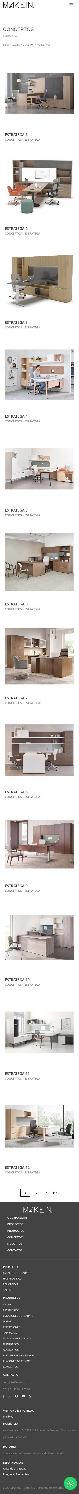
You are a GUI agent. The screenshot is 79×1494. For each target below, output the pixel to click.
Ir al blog (8, 1416)
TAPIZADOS (10, 1333)
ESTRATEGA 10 (17, 979)
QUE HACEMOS (17, 1217)
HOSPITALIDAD (12, 1278)
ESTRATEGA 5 (16, 510)
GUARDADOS (11, 1344)
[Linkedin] (10, 1396)
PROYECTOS (15, 1224)
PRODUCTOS (15, 1231)
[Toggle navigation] (71, 5)
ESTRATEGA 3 (16, 322)
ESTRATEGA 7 (16, 698)
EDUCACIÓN (10, 1284)
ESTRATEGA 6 (16, 604)
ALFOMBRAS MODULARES (18, 1355)
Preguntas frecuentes (16, 1474)
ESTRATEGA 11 (17, 1073)
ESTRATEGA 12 (17, 1167)
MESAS (7, 1321)
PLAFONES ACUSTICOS (16, 1361)
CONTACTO (14, 1250)
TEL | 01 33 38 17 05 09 (16, 1389)
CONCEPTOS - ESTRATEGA (22, 139)
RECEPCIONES (11, 1327)
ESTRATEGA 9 (16, 885)
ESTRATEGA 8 (16, 791)
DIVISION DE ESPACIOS (17, 1338)
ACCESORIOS (11, 1350)
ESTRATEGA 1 (16, 134)
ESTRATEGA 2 (16, 228)
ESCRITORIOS (11, 1310)
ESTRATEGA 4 (16, 416)
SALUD (7, 1290)
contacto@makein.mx (16, 1382)
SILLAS (7, 1304)
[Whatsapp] (30, 1396)
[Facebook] (4, 1396)
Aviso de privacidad (14, 1468)
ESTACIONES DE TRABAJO (18, 1316)
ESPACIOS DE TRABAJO (16, 1273)
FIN (55, 1192)
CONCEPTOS (15, 1237)
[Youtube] (23, 1396)
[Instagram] (16, 1396)
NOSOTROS (14, 1244)
